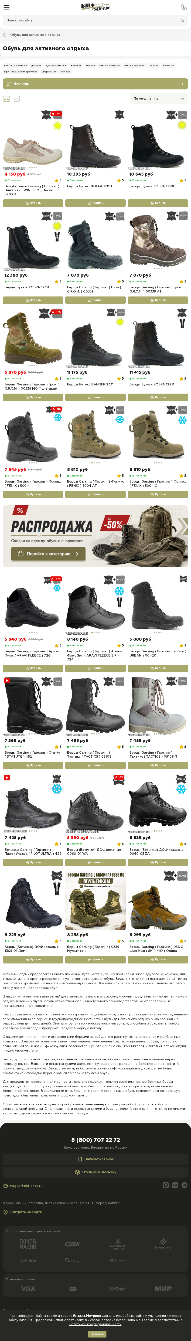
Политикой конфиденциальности (95, 1324)
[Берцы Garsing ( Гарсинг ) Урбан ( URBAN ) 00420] (158, 605)
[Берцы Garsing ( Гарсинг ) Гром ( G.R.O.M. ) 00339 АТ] (158, 241)
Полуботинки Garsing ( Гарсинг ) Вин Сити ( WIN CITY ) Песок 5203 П (32, 190)
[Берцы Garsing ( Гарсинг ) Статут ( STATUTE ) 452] (33, 706)
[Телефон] (184, 7)
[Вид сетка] (6, 98)
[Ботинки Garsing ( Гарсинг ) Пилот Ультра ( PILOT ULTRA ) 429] (33, 803)
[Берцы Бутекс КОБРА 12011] (95, 140)
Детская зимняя (56, 66)
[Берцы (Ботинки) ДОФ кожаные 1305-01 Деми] (33, 900)
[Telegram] (184, 1185)
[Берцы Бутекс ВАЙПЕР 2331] (95, 338)
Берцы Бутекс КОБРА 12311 (27, 287)
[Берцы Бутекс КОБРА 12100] (158, 140)
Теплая (65, 72)
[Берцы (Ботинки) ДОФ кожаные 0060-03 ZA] (158, 803)
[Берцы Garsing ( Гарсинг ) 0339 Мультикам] (95, 900)
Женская (76, 66)
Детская (36, 66)
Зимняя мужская (134, 66)
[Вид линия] (16, 98)
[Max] (166, 1185)
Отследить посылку (99, 1172)
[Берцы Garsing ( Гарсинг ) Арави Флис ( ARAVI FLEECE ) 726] (33, 605)
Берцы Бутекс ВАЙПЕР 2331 (90, 384)
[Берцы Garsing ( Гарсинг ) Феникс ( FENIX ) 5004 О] (158, 435)
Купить (35, 203)
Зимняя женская (109, 66)
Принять (97, 1334)
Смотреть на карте (25, 1212)
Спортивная (48, 72)
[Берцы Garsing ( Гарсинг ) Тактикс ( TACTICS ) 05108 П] (158, 706)
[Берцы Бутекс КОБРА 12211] (158, 338)
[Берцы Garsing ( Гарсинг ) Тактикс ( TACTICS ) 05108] (95, 706)
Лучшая (153, 66)
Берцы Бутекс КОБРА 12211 (152, 384)
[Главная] (95, 7)
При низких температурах (20, 72)
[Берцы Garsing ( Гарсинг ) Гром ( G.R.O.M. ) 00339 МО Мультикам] (33, 338)
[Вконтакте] (175, 1185)
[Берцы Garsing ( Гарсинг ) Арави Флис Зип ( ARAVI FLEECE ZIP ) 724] (95, 605)
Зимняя (90, 66)
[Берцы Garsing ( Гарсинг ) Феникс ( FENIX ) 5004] (33, 435)
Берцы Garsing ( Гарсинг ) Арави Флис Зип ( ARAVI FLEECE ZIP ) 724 (94, 655)
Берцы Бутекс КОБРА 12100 (152, 186)
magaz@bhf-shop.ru (26, 1186)
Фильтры (22, 83)
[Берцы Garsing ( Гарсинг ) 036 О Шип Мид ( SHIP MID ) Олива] (158, 900)
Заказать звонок (99, 1159)
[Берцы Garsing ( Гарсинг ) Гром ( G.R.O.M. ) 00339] (95, 241)
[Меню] (6, 7)
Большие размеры (15, 66)
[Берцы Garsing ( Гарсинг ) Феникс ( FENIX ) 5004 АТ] (95, 435)
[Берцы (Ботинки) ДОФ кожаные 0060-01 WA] (95, 803)
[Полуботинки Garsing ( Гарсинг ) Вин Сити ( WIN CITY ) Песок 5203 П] (33, 140)
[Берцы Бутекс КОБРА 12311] (33, 241)
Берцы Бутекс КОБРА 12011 (89, 186)
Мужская (168, 66)
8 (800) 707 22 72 (95, 1140)
